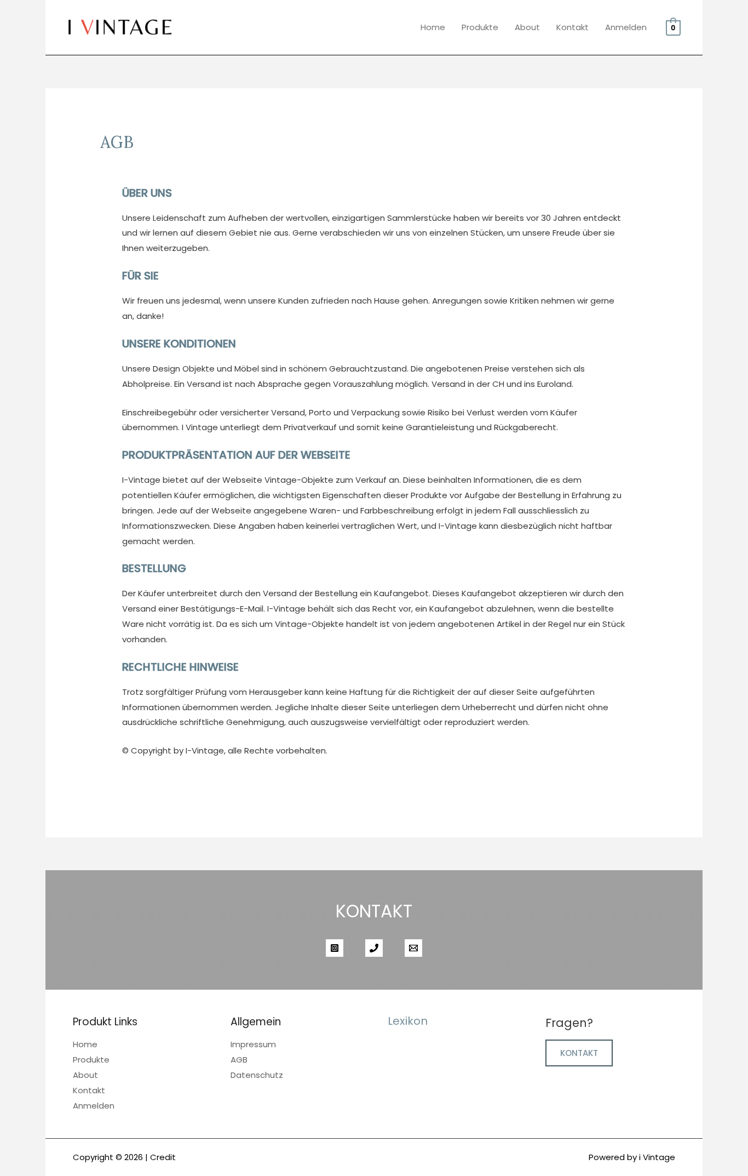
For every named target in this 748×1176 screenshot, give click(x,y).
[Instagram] (334, 948)
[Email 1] (413, 948)
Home (433, 27)
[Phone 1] (374, 948)
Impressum (253, 1044)
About (527, 27)
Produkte (480, 27)
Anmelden (626, 27)
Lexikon (408, 1021)
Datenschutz (257, 1075)
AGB (239, 1059)
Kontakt (572, 27)
